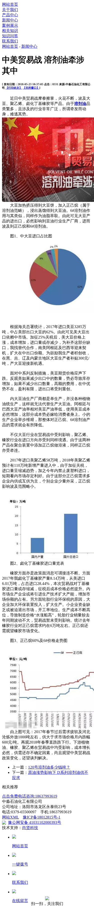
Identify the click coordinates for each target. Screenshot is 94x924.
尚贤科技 (30, 828)
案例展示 (10, 25)
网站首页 (10, 4)
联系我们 (10, 41)
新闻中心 (10, 20)
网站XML (10, 817)
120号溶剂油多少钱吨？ (49, 767)
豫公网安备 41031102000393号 (34, 822)
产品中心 (10, 15)
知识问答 (10, 36)
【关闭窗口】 (31, 87)
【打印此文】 (14, 87)
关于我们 (10, 9)
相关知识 (10, 30)
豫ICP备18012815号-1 (41, 817)
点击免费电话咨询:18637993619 (29, 796)
